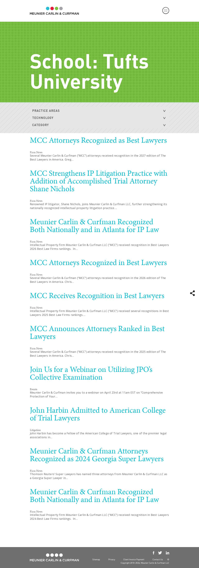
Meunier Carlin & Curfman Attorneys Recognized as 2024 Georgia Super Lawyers (97, 454)
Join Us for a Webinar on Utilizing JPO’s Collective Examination (91, 373)
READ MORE (150, 167)
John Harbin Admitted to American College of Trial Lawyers (98, 414)
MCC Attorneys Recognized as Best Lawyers (98, 140)
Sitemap (96, 559)
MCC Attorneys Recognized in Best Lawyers (98, 262)
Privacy (111, 559)
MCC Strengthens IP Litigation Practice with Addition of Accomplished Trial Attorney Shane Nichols (98, 181)
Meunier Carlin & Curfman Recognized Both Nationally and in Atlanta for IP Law (94, 225)
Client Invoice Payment (133, 559)
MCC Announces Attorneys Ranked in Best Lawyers (97, 332)
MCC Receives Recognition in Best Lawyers (97, 295)
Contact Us (158, 559)
